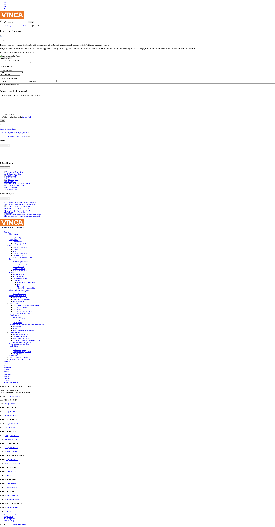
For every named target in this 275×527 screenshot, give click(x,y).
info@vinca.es (10, 404)
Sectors (6, 363)
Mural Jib (16, 251)
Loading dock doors (20, 307)
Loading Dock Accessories (22, 313)
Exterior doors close (19, 321)
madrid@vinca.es (11, 415)
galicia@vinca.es (10, 475)
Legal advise (8, 517)
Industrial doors (14, 315)
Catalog (8, 26)
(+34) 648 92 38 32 (11, 472)
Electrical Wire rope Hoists (22, 263)
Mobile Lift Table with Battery (23, 330)
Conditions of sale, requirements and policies (19, 515)
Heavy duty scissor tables (21, 299)
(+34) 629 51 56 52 (11, 484)
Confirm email (31, 81)
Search (6, 371)
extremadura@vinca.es (12, 463)
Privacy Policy (27, 117)
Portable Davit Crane (20, 247)
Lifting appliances (19, 280)
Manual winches (18, 276)
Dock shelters (17, 309)
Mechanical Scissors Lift (21, 301)
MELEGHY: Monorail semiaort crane (17, 210)
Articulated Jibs (18, 255)
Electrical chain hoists (20, 261)
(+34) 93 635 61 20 (13, 396)
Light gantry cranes (19, 244)
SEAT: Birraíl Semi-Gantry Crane (15, 212)
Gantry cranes (16, 26)
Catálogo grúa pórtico (7, 129)
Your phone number (10, 84)
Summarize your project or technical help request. (20, 95)
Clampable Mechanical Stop (26, 288)
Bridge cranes (13, 234)
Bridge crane (17, 236)
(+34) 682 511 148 (11, 507)
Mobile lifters (13, 346)
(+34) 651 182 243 (11, 495)
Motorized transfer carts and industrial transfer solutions (27, 325)
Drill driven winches (20, 278)
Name (4, 63)
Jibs (10, 245)
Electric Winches (18, 274)
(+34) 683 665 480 (11, 424)
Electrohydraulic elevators (22, 292)
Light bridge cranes (19, 238)
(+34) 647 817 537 (11, 448)
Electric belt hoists (19, 269)
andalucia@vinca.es (11, 427)
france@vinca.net (11, 439)
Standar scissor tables (20, 298)
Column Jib (17, 249)
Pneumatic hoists (18, 267)
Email (4, 81)
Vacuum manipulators (20, 334)
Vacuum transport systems (22, 342)
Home (2, 26)
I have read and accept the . (18, 117)
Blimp (15, 328)
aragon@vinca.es (11, 487)
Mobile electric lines (20, 271)
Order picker (17, 354)
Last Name (30, 63)
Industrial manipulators (16, 332)
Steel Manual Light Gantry (13, 174)
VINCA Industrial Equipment (16, 524)
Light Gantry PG (10, 178)
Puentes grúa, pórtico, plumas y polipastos (14, 136)
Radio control (21, 286)
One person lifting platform (22, 352)
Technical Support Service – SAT (20, 359)
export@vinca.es (10, 511)
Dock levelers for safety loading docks (26, 305)
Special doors (17, 323)
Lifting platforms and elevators (19, 290)
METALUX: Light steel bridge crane (17, 208)
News (6, 365)
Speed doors (17, 317)
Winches (11, 272)
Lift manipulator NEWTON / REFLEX (26, 340)
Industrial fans (13, 355)
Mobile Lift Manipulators (21, 338)
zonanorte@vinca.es (12, 499)
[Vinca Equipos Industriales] (12, 18)
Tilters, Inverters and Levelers (19, 344)
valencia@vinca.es (11, 451)
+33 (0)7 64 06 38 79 (12, 436)
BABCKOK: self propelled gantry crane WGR (20, 202)
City (5, 74)
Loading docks (14, 303)
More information (6, 58)
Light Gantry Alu (10, 182)
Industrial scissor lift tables (17, 296)
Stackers (16, 348)
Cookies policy (9, 519)
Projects (7, 361)
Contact (7, 369)
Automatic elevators (19, 294)
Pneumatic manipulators (21, 336)
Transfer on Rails (18, 327)
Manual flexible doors (20, 319)
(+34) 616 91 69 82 (11, 412)
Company (7, 66)
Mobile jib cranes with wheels (23, 257)
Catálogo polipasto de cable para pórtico (13, 133)
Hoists (11, 259)
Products (7, 232)
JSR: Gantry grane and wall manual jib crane (19, 204)
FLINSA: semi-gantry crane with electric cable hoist (22, 216)
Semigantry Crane (10, 189)
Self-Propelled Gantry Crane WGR (16, 185)
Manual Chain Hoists (20, 265)
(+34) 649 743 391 (11, 460)
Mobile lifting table (19, 350)
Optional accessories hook (26, 282)
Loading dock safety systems (22, 311)
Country (6, 70)
